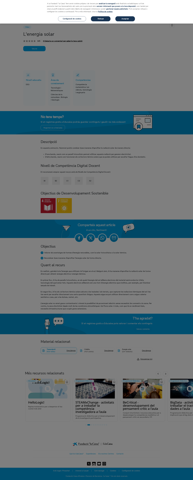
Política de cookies (105, 11)
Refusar (101, 19)
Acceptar (125, 19)
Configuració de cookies (72, 19)
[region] (96, 12)
